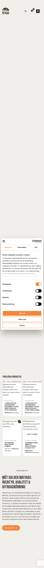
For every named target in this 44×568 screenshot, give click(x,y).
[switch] (38, 290)
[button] (26, 11)
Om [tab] (36, 247)
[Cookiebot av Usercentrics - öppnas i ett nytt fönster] (32, 241)
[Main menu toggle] (38, 11)
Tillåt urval (22, 319)
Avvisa (22, 325)
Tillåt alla (22, 313)
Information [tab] (22, 247)
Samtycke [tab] (8, 247)
